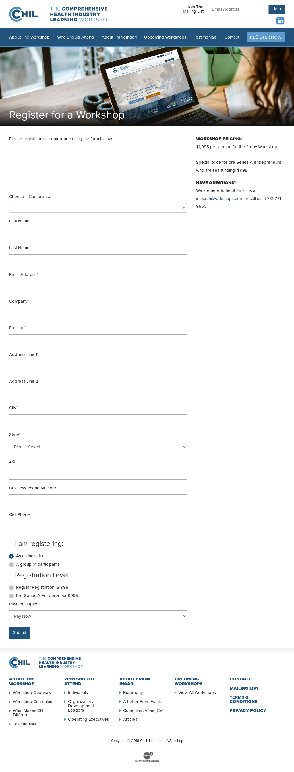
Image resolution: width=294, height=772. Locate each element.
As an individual (30, 555)
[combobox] (98, 208)
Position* (17, 327)
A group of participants (37, 564)
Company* (19, 301)
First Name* (20, 221)
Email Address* (23, 274)
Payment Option (24, 604)
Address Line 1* (23, 354)
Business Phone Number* (33, 488)
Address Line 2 (23, 381)
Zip (12, 461)
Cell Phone (19, 514)
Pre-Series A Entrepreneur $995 (47, 595)
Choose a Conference (30, 196)
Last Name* (20, 247)
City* (13, 407)
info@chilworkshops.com (219, 198)
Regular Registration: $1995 (42, 587)
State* (14, 434)
